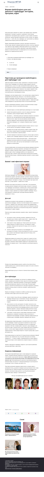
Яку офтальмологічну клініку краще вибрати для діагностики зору (12, 453)
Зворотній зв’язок (8, 468)
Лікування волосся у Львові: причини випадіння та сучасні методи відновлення (29, 435)
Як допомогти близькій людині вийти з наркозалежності (12, 435)
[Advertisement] (22, 23)
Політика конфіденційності (17, 468)
